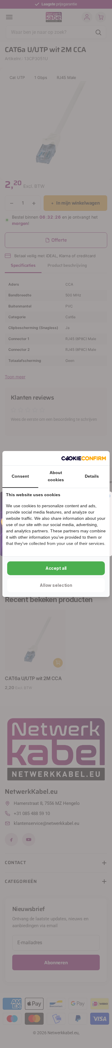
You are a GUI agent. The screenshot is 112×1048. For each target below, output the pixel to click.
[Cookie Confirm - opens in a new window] (83, 458)
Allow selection (56, 585)
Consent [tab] (20, 476)
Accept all (56, 568)
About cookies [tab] (56, 476)
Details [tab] (92, 476)
